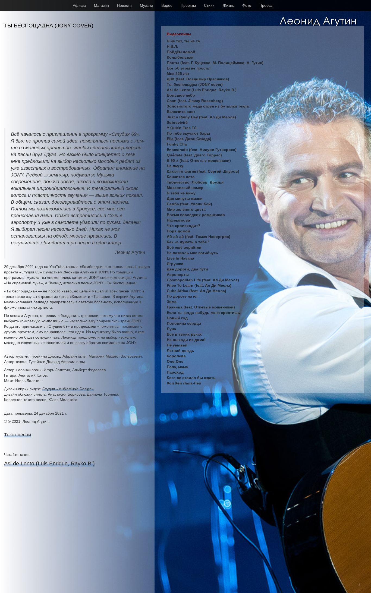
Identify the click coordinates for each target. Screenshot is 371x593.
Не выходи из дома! (186, 339)
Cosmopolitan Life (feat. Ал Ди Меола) (203, 280)
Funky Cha (177, 144)
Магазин (101, 5)
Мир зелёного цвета (186, 209)
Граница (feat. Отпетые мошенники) (201, 307)
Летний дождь (180, 350)
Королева (176, 356)
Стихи (209, 5)
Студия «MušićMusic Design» (68, 389)
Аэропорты (178, 274)
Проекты (188, 5)
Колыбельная (180, 57)
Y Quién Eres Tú (182, 128)
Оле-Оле (175, 361)
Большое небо (181, 95)
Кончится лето (181, 177)
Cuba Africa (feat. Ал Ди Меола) (196, 291)
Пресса (265, 5)
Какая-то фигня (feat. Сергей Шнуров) (203, 171)
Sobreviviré (177, 122)
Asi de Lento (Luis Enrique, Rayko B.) (49, 463)
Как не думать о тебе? (188, 242)
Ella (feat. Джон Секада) (189, 139)
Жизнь (228, 5)
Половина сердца (184, 323)
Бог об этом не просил (188, 68)
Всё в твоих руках (184, 334)
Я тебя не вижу (181, 193)
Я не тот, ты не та (183, 41)
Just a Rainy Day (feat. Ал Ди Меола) (201, 117)
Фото (246, 5)
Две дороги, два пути (187, 269)
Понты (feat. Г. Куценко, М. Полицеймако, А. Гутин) (215, 63)
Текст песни (17, 434)
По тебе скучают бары (188, 133)
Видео (166, 5)
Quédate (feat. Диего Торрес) (194, 155)
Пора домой (178, 231)
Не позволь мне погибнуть (192, 253)
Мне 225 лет (178, 73)
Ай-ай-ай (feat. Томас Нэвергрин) (198, 236)
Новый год (177, 318)
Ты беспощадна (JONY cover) (195, 84)
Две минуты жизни (185, 198)
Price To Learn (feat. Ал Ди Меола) (199, 285)
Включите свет (181, 111)
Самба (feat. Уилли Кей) (189, 204)
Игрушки (175, 263)
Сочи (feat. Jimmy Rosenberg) (195, 101)
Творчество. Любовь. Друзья (195, 182)
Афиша (79, 5)
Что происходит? (183, 225)
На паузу (175, 166)
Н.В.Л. (172, 46)
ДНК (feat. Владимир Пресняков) (198, 79)
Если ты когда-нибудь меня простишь (203, 312)
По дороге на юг (182, 296)
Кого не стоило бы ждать (191, 378)
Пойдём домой (181, 52)
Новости (124, 5)
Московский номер (185, 187)
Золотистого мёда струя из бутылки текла (208, 106)
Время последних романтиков (196, 215)
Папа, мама (177, 367)
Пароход (175, 372)
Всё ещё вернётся (184, 247)
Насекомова (178, 220)
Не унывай (177, 345)
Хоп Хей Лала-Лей (184, 383)
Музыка (146, 5)
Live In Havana (180, 258)
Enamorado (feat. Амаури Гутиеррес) (202, 149)
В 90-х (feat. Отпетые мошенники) (199, 160)
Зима (172, 301)
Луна (171, 329)
